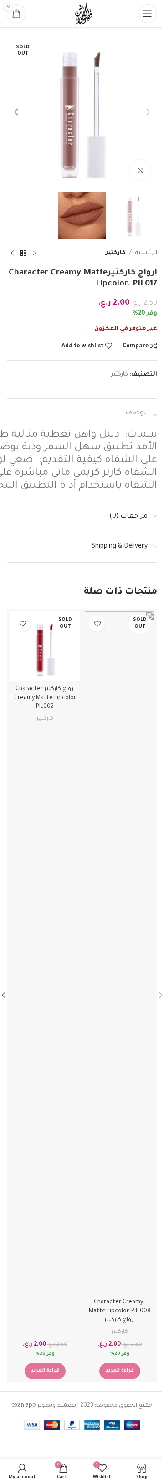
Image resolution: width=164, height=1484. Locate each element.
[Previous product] (34, 253)
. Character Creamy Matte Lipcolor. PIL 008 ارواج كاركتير (120, 1311)
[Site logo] (82, 14)
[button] (148, 112)
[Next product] (12, 253)
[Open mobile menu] (147, 14)
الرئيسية (146, 253)
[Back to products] (23, 253)
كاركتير (116, 253)
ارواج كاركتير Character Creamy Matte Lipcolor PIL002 (45, 698)
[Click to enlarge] (140, 170)
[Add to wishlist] (97, 624)
